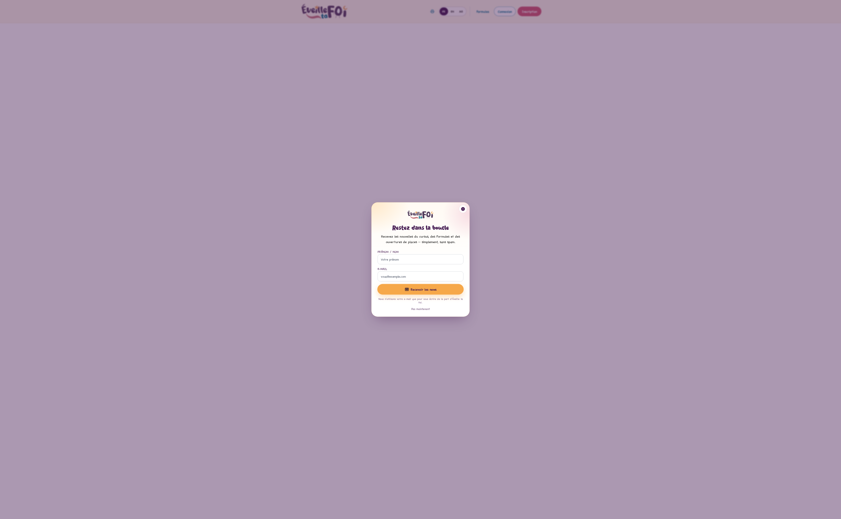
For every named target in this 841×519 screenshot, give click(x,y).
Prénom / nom (388, 251)
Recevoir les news (423, 289)
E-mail (382, 268)
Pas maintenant (420, 309)
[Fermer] (463, 209)
